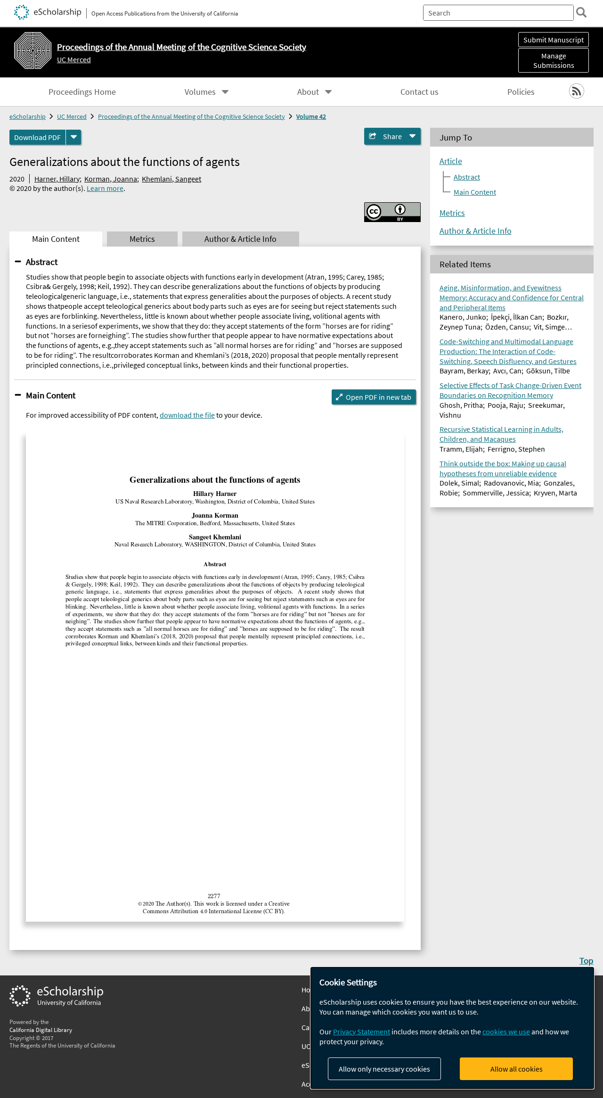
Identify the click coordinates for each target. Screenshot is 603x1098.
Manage (553, 60)
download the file (187, 415)
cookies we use (506, 1031)
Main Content (50, 395)
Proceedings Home (82, 92)
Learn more (105, 188)
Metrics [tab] (142, 239)
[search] (581, 12)
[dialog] (452, 1028)
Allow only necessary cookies (384, 1068)
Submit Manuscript (553, 39)
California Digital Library (40, 1029)
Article (451, 161)
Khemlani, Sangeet (171, 178)
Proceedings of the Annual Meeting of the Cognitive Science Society (191, 116)
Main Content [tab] (56, 239)
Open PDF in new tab (378, 397)
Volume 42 (311, 116)
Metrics (452, 212)
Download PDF (37, 137)
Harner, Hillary (57, 178)
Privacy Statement (361, 1031)
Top (586, 960)
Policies (521, 92)
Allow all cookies (516, 1068)
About (308, 92)
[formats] (73, 137)
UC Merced (74, 59)
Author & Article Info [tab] (240, 239)
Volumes (200, 92)
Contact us (419, 92)
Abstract (41, 261)
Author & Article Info (476, 230)
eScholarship (27, 116)
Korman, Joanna (110, 178)
